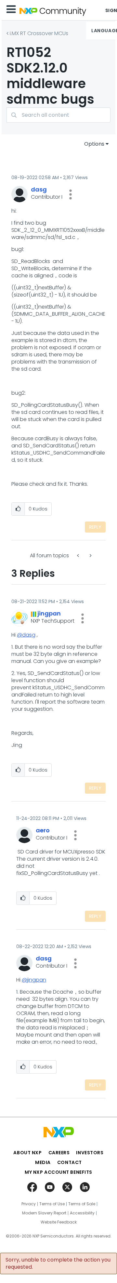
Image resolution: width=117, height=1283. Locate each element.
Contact (69, 1162)
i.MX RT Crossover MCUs (39, 33)
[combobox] (58, 115)
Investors (89, 1152)
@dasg (26, 635)
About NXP (27, 1152)
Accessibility (82, 1213)
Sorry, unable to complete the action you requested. (58, 1263)
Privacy (28, 1204)
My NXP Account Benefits (58, 1172)
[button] (70, 194)
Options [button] (94, 144)
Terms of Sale (81, 1204)
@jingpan (34, 980)
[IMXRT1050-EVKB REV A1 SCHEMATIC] (90, 555)
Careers (59, 1152)
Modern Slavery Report (44, 1213)
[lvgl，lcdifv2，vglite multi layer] (78, 555)
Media (43, 1162)
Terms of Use (52, 1204)
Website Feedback (59, 1222)
